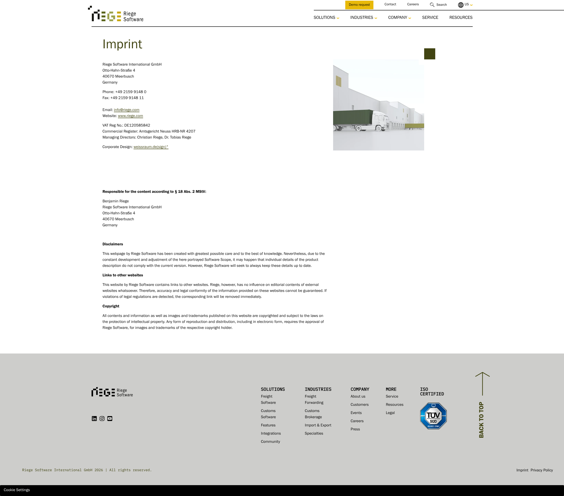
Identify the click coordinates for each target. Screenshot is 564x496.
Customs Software (268, 414)
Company (397, 18)
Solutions (324, 18)
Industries (361, 18)
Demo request (359, 5)
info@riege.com (126, 110)
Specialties (314, 434)
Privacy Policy (542, 471)
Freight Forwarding (314, 400)
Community (270, 442)
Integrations (271, 434)
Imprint (522, 471)
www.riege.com (130, 116)
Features (268, 426)
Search (442, 5)
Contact (390, 5)
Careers (413, 5)
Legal (390, 413)
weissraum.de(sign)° (151, 147)
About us (358, 397)
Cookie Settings (17, 490)
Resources (461, 18)
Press (355, 430)
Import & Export (318, 426)
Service (430, 18)
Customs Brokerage (313, 414)
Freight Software (268, 400)
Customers (360, 405)
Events (356, 413)
